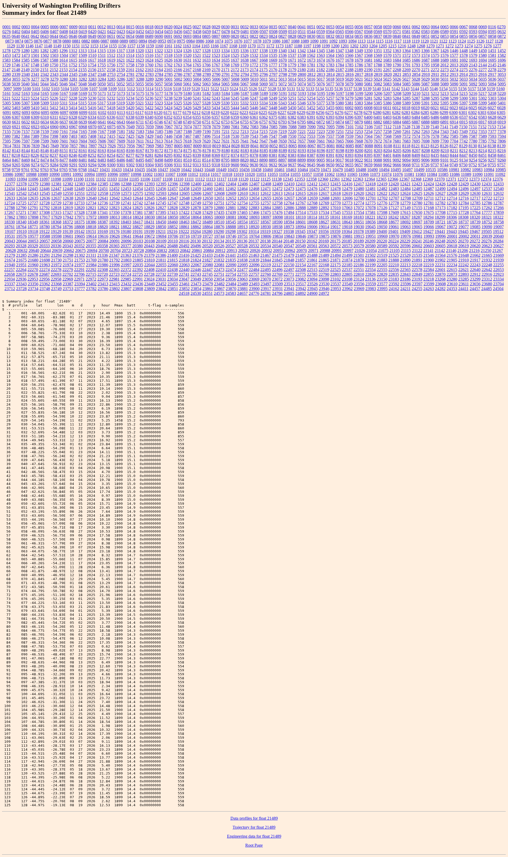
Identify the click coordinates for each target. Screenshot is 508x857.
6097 (64, 112)
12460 (207, 188)
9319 (225, 165)
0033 (254, 27)
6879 (359, 122)
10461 (279, 169)
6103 (111, 112)
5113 (140, 88)
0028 (206, 27)
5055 (139, 84)
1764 (187, 65)
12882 (242, 207)
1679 (359, 60)
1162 (178, 46)
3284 (102, 79)
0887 (105, 41)
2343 (54, 74)
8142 (6, 150)
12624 (405, 193)
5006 (216, 79)
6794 (292, 122)
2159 (120, 69)
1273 (459, 46)
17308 (44, 212)
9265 (16, 165)
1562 (311, 55)
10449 (221, 169)
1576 (444, 55)
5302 (482, 98)
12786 (487, 203)
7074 (187, 127)
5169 (83, 93)
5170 (92, 93)
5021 (359, 79)
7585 (454, 136)
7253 (359, 131)
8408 (406, 155)
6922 (25, 127)
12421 (405, 184)
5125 (243, 88)
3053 (501, 74)
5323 (159, 103)
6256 (320, 112)
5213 (444, 93)
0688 (139, 36)
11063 (341, 174)
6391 (311, 117)
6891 (444, 122)
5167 (64, 93)
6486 (435, 117)
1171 (261, 46)
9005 (320, 160)
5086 (416, 84)
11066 (364, 174)
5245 (235, 98)
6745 (149, 122)
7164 (73, 131)
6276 (339, 112)
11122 (255, 179)
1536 (282, 55)
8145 (35, 150)
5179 (178, 93)
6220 (225, 112)
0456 (178, 31)
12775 (370, 203)
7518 (225, 136)
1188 (298, 46)
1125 (471, 41)
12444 (21, 188)
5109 (112, 88)
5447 (263, 108)
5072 (282, 84)
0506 (254, 31)
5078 (339, 84)
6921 (16, 127)
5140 (377, 88)
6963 (64, 127)
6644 (130, 122)
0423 (121, 31)
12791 (33, 207)
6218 (206, 112)
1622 (130, 60)
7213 (244, 131)
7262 (416, 131)
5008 (235, 79)
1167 (224, 46)
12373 (474, 179)
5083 (387, 84)
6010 (378, 108)
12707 (394, 198)
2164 (159, 69)
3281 (73, 79)
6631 (16, 122)
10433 (116, 169)
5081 (368, 84)
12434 (9, 188)
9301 (121, 165)
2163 (149, 69)
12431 (487, 184)
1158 (141, 46)
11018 (227, 174)
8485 (111, 160)
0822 (254, 36)
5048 (82, 84)
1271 (440, 46)
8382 (282, 155)
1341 (292, 50)
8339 (197, 155)
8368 (206, 155)
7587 (473, 136)
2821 (397, 74)
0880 (66, 41)
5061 (187, 84)
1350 (368, 50)
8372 (225, 155)
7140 (434, 127)
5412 (54, 108)
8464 (6, 160)
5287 (416, 98)
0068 (473, 27)
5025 (387, 79)
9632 (273, 165)
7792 (492, 141)
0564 (330, 31)
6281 (387, 112)
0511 (302, 31)
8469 (25, 160)
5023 (368, 79)
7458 (178, 136)
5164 (35, 93)
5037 (501, 79)
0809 (225, 36)
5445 (244, 108)
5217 (482, 93)
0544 (311, 31)
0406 (44, 31)
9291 (73, 165)
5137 (348, 88)
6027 (492, 108)
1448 (463, 50)
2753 (111, 74)
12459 (195, 188)
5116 (168, 88)
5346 (301, 103)
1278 (6, 50)
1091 (324, 41)
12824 (126, 207)
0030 (225, 27)
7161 (64, 131)
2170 (216, 69)
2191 (378, 69)
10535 (430, 169)
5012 (273, 79)
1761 (159, 65)
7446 (168, 136)
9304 (149, 165)
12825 (137, 207)
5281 (368, 98)
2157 (101, 69)
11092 (500, 174)
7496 (206, 136)
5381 (349, 103)
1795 (425, 65)
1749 (44, 65)
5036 (492, 79)
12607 (207, 193)
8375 (244, 155)
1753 (82, 65)
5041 (35, 84)
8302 (178, 155)
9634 (282, 165)
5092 (473, 84)
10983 (477, 169)
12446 (44, 188)
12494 (452, 188)
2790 (216, 74)
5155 (453, 88)
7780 (473, 141)
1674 (320, 60)
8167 (140, 150)
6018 (406, 108)
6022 (444, 108)
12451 (102, 188)
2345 (73, 74)
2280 (6, 74)
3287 (130, 79)
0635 (6, 36)
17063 (347, 207)
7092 (321, 127)
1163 (187, 46)
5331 (235, 103)
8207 (416, 150)
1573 (416, 55)
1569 (378, 55)
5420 (130, 108)
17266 (498, 207)
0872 (501, 36)
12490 (440, 188)
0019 (159, 27)
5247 (254, 98)
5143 (405, 88)
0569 (378, 31)
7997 (169, 146)
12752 (230, 203)
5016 (311, 79)
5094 (492, 84)
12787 (498, 203)
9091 (387, 160)
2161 (130, 69)
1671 (292, 60)
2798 (283, 74)
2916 (482, 74)
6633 (35, 122)
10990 (54, 174)
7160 (54, 131)
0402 (16, 31)
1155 (113, 46)
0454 (159, 31)
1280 (25, 50)
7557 (330, 136)
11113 (211, 179)
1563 (320, 55)
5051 (111, 84)
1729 (6, 65)
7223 (320, 131)
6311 (54, 117)
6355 (197, 117)
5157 (472, 88)
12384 (91, 184)
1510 (92, 55)
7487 (197, 136)
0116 (492, 27)
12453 (126, 188)
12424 (428, 184)
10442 (186, 169)
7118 (397, 127)
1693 (473, 60)
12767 (300, 203)
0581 (406, 31)
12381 (56, 184)
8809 (235, 160)
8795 (225, 160)
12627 (440, 193)
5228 (73, 98)
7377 (492, 131)
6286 (434, 112)
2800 (302, 74)
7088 (292, 127)
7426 (139, 136)
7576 (425, 136)
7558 (339, 136)
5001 (168, 79)
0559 (320, 31)
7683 (406, 141)
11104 (123, 179)
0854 (454, 36)
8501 (178, 160)
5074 (301, 84)
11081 (409, 174)
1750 (54, 65)
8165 (121, 150)
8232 (44, 155)
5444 (235, 108)
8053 (283, 146)
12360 (323, 179)
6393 (330, 117)
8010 (207, 146)
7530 (235, 136)
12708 (405, 198)
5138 (357, 88)
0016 (139, 27)
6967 (73, 127)
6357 (216, 117)
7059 (149, 127)
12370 (439, 179)
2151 (44, 69)
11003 (159, 174)
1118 (407, 41)
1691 (454, 60)
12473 (289, 188)
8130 (473, 146)
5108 (103, 88)
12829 (184, 207)
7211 (225, 131)
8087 (359, 146)
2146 (501, 65)
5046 (63, 84)
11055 (295, 174)
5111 (122, 88)
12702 (382, 198)
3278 (44, 79)
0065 (444, 27)
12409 (277, 184)
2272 (435, 69)
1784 (339, 65)
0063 (425, 27)
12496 (463, 188)
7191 (216, 131)
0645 (63, 36)
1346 (330, 50)
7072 (178, 127)
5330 (225, 103)
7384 (25, 136)
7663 (330, 141)
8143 (16, 150)
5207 (387, 93)
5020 (349, 79)
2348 (102, 74)
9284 (54, 165)
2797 (273, 74)
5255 (320, 98)
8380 (263, 155)
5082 (378, 84)
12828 (172, 207)
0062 (416, 27)
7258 (387, 131)
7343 (444, 131)
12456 (161, 188)
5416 (92, 108)
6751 (206, 122)
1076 (238, 41)
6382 (292, 117)
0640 (16, 36)
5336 (273, 103)
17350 (114, 212)
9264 (6, 165)
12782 (440, 203)
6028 (501, 108)
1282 (44, 50)
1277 (497, 46)
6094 (35, 112)
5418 (111, 108)
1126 (480, 41)
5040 (25, 84)
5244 (225, 98)
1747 (25, 65)
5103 (55, 88)
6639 (83, 122)
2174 (254, 69)
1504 (64, 55)
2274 (454, 69)
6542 (473, 117)
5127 (262, 88)
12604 (172, 193)
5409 (25, 108)
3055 (16, 79)
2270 (416, 69)
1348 (349, 50)
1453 (6, 55)
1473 (25, 55)
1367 (435, 50)
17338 (91, 212)
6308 (25, 117)
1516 (149, 55)
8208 (425, 150)
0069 (482, 27)
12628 (452, 193)
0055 (349, 27)
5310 (54, 103)
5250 (282, 98)
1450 (482, 50)
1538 (301, 55)
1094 (352, 41)
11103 (112, 179)
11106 (145, 179)
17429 (207, 212)
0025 (187, 27)
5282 (378, 98)
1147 (39, 46)
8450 (473, 155)
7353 (482, 131)
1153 (94, 46)
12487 (428, 188)
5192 (292, 93)
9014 (330, 160)
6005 (359, 108)
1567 (359, 55)
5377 (320, 103)
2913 (454, 74)
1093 (343, 41)
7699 (435, 141)
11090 (477, 174)
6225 (263, 112)
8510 (187, 160)
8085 (350, 146)
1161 (168, 46)
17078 (370, 207)
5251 (292, 98)
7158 (35, 131)
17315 (56, 212)
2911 (435, 74)
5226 (54, 98)
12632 (498, 193)
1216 (402, 46)
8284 (159, 155)
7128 (406, 127)
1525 (235, 55)
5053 (130, 84)
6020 (425, 108)
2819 (378, 74)
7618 (187, 141)
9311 (178, 165)
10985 (500, 169)
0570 (387, 31)
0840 (397, 36)
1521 (197, 55)
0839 (387, 36)
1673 (311, 60)
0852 (435, 36)
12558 (103, 193)
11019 (238, 174)
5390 (416, 103)
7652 (292, 141)
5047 (73, 84)
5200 (368, 93)
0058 (378, 27)
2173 (244, 69)
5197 (340, 93)
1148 (48, 46)
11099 (67, 179)
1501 (35, 55)
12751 (219, 203)
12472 (277, 188)
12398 (184, 184)
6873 (330, 122)
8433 (425, 155)
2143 (473, 65)
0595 (492, 31)
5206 (378, 93)
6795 (301, 122)
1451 (492, 50)
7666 (349, 141)
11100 (79, 179)
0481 (245, 31)
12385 (103, 184)
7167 (102, 131)
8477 (64, 160)
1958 (435, 65)
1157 (131, 46)
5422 (149, 108)
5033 (463, 79)
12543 (33, 193)
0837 (378, 36)
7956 (130, 146)
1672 (301, 60)
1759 (139, 65)
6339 (139, 117)
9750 (463, 165)
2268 (397, 69)
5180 (187, 93)
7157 (25, 131)
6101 (92, 112)
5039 (16, 84)
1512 (111, 55)
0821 (244, 36)
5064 (216, 84)
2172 (235, 69)
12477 (324, 188)
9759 (16, 169)
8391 (330, 155)
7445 (159, 136)
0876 (38, 41)
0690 (159, 36)
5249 (273, 98)
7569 (397, 136)
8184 (254, 150)
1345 (320, 50)
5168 (73, 93)
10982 (465, 169)
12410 (289, 184)
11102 (101, 179)
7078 (206, 127)
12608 (219, 193)
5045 (54, 84)
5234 (130, 98)
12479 (347, 188)
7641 (244, 141)
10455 (233, 169)
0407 (54, 31)
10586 (442, 169)
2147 (6, 69)
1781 (311, 65)
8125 (434, 146)
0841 (406, 36)
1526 (244, 55)
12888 (300, 207)
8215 (492, 150)
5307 (25, 103)
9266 (25, 165)
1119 (416, 41)
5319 (120, 103)
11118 (232, 179)
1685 (406, 60)
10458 (256, 169)
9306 (168, 165)
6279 (368, 112)
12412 (312, 184)
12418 (370, 184)
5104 (65, 88)
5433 (206, 108)
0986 (200, 41)
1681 (368, 60)
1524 (225, 55)
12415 (335, 184)
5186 (235, 93)
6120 (158, 112)
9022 (359, 160)
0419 (83, 31)
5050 (101, 84)
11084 (432, 174)
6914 (454, 122)
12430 (475, 184)
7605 (92, 141)
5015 (301, 79)
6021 (434, 108)
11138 (277, 179)
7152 (482, 127)
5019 (339, 79)
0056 (359, 27)
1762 (168, 65)
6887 (416, 122)
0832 (330, 36)
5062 (197, 84)
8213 (473, 150)
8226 (35, 155)
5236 (149, 98)
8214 (482, 150)
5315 (82, 103)
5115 (159, 88)
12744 (149, 203)
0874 (19, 41)
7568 (387, 136)
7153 (492, 127)
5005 (206, 79)
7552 (301, 136)
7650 (282, 141)
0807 (216, 36)
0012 (101, 27)
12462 (230, 188)
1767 (216, 65)
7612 (149, 141)
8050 (264, 146)
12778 (393, 203)
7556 (320, 136)
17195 (463, 207)
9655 (349, 165)
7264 (435, 131)
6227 (282, 112)
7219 (282, 131)
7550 (292, 136)
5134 (319, 88)
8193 (302, 150)
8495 (140, 160)
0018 (149, 27)
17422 (184, 212)
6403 (387, 117)
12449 (79, 188)
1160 (159, 46)
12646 (161, 198)
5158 (481, 88)
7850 (64, 146)
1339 (273, 50)
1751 (63, 65)
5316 (92, 103)
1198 (316, 46)
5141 (386, 88)
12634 (21, 198)
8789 (216, 160)
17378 (126, 212)
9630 (254, 165)
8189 (283, 150)
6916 (473, 122)
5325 (178, 103)
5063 (206, 84)
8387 (311, 155)
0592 (463, 31)
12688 (324, 198)
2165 (168, 69)
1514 (130, 55)
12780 (417, 203)
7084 (264, 127)
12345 (288, 179)
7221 (301, 131)
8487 (130, 160)
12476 (312, 188)
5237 (159, 98)
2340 (25, 74)
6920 (6, 127)
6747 (168, 122)
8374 (235, 155)
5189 (264, 93)
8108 (388, 146)
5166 (54, 93)
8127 (454, 146)
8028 (235, 146)
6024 (463, 108)
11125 (266, 179)
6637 (64, 122)
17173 (440, 207)
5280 (359, 98)
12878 (195, 207)
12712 (440, 198)
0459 (206, 31)
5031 (444, 79)
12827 (161, 207)
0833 (339, 36)
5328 (206, 103)
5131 (291, 88)
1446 (454, 50)
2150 (35, 69)
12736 (102, 203)
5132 (300, 88)
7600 (54, 141)
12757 (265, 203)
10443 (198, 169)
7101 (349, 127)
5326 (187, 103)
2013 (454, 65)
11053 (272, 174)
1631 (187, 60)
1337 (254, 50)
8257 (120, 155)
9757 (501, 165)
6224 (253, 112)
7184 (149, 131)
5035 (482, 79)
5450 (292, 108)
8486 (121, 160)
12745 (161, 203)
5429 (197, 108)
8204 (387, 150)
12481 (370, 188)
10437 (163, 169)
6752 (216, 122)
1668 (263, 60)
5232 (111, 98)
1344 (311, 50)
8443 (444, 155)
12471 (265, 188)
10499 (419, 169)
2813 (321, 74)
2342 (44, 74)
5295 (435, 98)
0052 (320, 27)
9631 (263, 165)
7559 (349, 136)
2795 (254, 74)
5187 (245, 93)
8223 (25, 155)
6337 (120, 117)
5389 (406, 103)
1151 (76, 46)
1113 (362, 41)
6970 (92, 127)
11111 (189, 179)
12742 (137, 203)
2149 (25, 69)
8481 (83, 160)
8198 (340, 150)
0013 (111, 27)
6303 (482, 112)
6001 (339, 108)
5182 (206, 93)
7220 (292, 131)
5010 (254, 79)
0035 (273, 27)
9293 (83, 165)
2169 (206, 69)
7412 (101, 136)
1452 (501, 50)
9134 (463, 160)
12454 (137, 188)
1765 (197, 65)
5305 (6, 103)
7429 (149, 136)
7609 (121, 141)
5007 (225, 79)
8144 (25, 150)
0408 (64, 31)
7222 (311, 131)
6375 (273, 117)
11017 (216, 174)
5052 (120, 84)
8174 (178, 150)
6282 (396, 112)
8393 (349, 155)
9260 (501, 160)
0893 (133, 41)
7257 (378, 131)
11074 (386, 174)
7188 (187, 131)
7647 (263, 141)
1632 (197, 60)
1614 (63, 60)
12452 (114, 188)
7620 (206, 141)
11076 (398, 174)
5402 (6, 108)
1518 (168, 55)
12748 (184, 203)
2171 (225, 69)
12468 (254, 188)
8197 (330, 150)
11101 (90, 179)
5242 (206, 98)
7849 (54, 146)
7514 (216, 136)
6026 (482, 108)
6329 (82, 117)
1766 (206, 65)
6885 (406, 122)
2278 (492, 69)
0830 (311, 36)
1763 (178, 65)
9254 (473, 160)
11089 (466, 174)
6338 (130, 117)
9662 (387, 165)
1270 (430, 46)
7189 (197, 131)
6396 (349, 117)
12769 (324, 203)
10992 (77, 174)
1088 (295, 41)
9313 (197, 165)
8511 (197, 160)
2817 (359, 74)
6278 (358, 112)
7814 (7, 146)
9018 (349, 160)
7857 (73, 146)
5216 (473, 93)
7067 (168, 127)
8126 (444, 146)
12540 (498, 188)
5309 (44, 103)
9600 (235, 165)
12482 (382, 188)
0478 (225, 31)
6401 (378, 117)
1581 (492, 55)
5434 (216, 108)
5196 (330, 93)
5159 (491, 88)
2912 (444, 74)
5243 (216, 98)
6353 (178, 117)
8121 (415, 146)
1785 (349, 65)
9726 (425, 165)
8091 (378, 146)
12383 (79, 184)
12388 (126, 184)
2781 (130, 74)
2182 (320, 69)
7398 (54, 136)
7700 (444, 141)
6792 (273, 122)
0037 (282, 27)
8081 (330, 146)
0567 (359, 31)
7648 (273, 141)
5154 (443, 88)
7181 (121, 131)
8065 (292, 146)
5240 (187, 98)
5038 (6, 84)
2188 (349, 69)
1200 (335, 46)
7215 (263, 131)
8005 (178, 146)
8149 (54, 150)
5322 (149, 103)
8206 (406, 150)
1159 (150, 46)
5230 (92, 98)
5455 (330, 108)
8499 (168, 160)
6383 (301, 117)
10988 (31, 174)
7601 (64, 141)
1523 (216, 55)
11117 (221, 179)
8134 (482, 146)
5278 (339, 98)
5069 (263, 84)
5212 (435, 93)
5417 (101, 108)
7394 (44, 136)
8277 (130, 155)
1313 (82, 50)
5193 (302, 93)
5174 (130, 93)
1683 (387, 60)
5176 (149, 93)
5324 (168, 103)
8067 (311, 146)
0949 (152, 41)
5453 (320, 108)
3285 (111, 79)
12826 (149, 207)
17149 (405, 207)
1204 (373, 46)
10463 (291, 169)
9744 (444, 165)
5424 (168, 108)
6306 (6, 117)
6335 (101, 117)
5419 (120, 108)
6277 (348, 112)
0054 (339, 27)
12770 (335, 203)
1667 (254, 60)
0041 (301, 27)
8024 (226, 146)
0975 (181, 41)
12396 (172, 184)
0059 (387, 27)
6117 (139, 112)
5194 (311, 93)
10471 (326, 169)
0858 (492, 36)
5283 (387, 98)
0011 (92, 27)
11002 (147, 174)
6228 (291, 112)
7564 (368, 136)
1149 (57, 46)
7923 (102, 146)
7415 (111, 136)
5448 (273, 108)
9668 (406, 165)
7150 (463, 127)
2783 (149, 74)
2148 (16, 69)
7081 (235, 127)
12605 (184, 193)
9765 (63, 169)
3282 (83, 79)
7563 (359, 136)
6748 (178, 122)
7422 (120, 136)
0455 (168, 31)
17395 (161, 212)
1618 (101, 60)
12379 (33, 184)
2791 (225, 74)
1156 (122, 46)
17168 (428, 207)
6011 (387, 108)
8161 (83, 150)
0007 (64, 27)
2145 (492, 65)
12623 (393, 193)
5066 (235, 84)
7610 (130, 141)
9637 (292, 165)
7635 (235, 141)
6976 (121, 127)
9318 (216, 165)
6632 (25, 122)
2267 (387, 69)
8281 (149, 155)
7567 (378, 136)
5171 (102, 93)
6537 (463, 117)
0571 (397, 31)
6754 (235, 122)
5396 (454, 103)
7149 (454, 127)
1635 (225, 60)
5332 (244, 103)
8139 (501, 146)
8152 (73, 150)
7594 (501, 136)
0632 (501, 31)
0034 (263, 27)
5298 (444, 98)
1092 (333, 41)
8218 (16, 155)
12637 (56, 198)
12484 (405, 188)
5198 (349, 93)
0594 (482, 31)
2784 (159, 74)
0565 (339, 31)
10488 (361, 169)
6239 (310, 112)
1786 (359, 65)
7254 (368, 131)
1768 (225, 65)
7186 (168, 131)
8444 (454, 155)
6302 (472, 112)
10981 (454, 169)
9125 (454, 160)
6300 (453, 112)
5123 (224, 88)
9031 (368, 160)
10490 (372, 169)
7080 (225, 127)
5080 (359, 84)
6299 (444, 112)
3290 (159, 79)
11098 (56, 179)
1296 (63, 50)
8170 (149, 150)
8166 (130, 150)
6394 (339, 117)
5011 (264, 79)
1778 (282, 65)
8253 (101, 155)
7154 (501, 127)
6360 (244, 117)
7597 (25, 141)
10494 (384, 169)
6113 (121, 112)
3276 (25, 79)
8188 (273, 150)
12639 (79, 198)
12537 (487, 188)
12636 (44, 198)
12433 (498, 184)
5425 (178, 108)
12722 (487, 198)
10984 (489, 169)
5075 (311, 84)
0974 (171, 41)
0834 (349, 36)
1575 (435, 55)
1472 (16, 55)
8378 (254, 155)
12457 (172, 188)
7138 (415, 127)
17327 (67, 212)
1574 (425, 55)
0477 (216, 31)
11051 (261, 174)
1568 (368, 55)
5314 (73, 103)
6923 (35, 127)
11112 (200, 179)
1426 (444, 50)
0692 (178, 36)
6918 (492, 122)
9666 (397, 165)
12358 (311, 179)
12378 (21, 184)
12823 (114, 207)
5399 (482, 103)
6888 (425, 122)
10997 (124, 174)
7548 (282, 136)
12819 (67, 207)
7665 (339, 141)
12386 (114, 184)
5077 (330, 84)
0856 (473, 36)
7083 (254, 127)
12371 (451, 179)
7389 (35, 136)
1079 (266, 41)
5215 (463, 93)
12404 (231, 184)
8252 (92, 155)
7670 (368, 141)
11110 (178, 179)
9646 (320, 165)
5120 (196, 88)
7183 (140, 131)
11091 (489, 174)
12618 (335, 193)
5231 (101, 98)
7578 (435, 136)
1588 (54, 60)
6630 (6, 122)
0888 (114, 41)
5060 (178, 84)
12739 (114, 203)
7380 (6, 136)
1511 (102, 55)
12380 (44, 184)
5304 (501, 98)
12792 (44, 207)
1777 (273, 65)
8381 (273, 155)
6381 (282, 117)
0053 (330, 27)
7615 (178, 141)
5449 (282, 108)
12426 (440, 184)
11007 (170, 174)
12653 (242, 198)
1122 (443, 41)
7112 (387, 127)
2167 (187, 69)
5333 (254, 103)
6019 (415, 108)
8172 (159, 150)
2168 (197, 69)
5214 (454, 93)
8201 (368, 150)
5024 (378, 79)
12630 (475, 193)
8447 (463, 155)
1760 (149, 65)
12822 (102, 207)
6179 (187, 112)
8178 (206, 150)
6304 (491, 112)
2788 (197, 74)
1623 (139, 60)
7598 (35, 141)
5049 (92, 84)
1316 (111, 50)
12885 (277, 207)
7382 (16, 136)
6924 (44, 127)
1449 (473, 50)
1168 (233, 46)
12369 (428, 179)
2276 (473, 69)
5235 (139, 98)
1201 (345, 46)
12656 (277, 198)
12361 (334, 179)
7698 (425, 141)
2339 (16, 74)
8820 (244, 160)
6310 (44, 117)
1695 (492, 60)
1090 (314, 41)
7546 (263, 136)
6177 (177, 112)
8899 (301, 160)
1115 (380, 41)
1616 (82, 60)
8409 (416, 155)
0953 (162, 41)
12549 (56, 193)
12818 (56, 207)
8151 (64, 150)
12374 (486, 179)
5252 (301, 98)
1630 (178, 60)
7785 (482, 141)
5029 (425, 79)
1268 (421, 46)
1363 (397, 50)
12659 (312, 198)
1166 (215, 46)
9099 (435, 160)
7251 (339, 131)
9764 (54, 169)
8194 (311, 150)
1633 (206, 60)
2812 (311, 74)
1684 (397, 60)
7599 (44, 141)
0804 (197, 36)
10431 (104, 169)
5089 (444, 84)
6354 (187, 117)
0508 (273, 31)
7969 (150, 146)
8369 (216, 155)
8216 (501, 150)
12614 (289, 193)
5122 (215, 88)
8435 (435, 155)
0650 (101, 36)
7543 (254, 136)
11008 (181, 174)
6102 (102, 112)
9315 (206, 165)
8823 (254, 160)
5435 (225, 108)
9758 (6, 169)
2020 (463, 65)
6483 (406, 117)
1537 (292, 55)
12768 (312, 203)
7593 (492, 136)
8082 (340, 146)
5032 (454, 79)
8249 (82, 155)
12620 (358, 193)
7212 (235, 131)
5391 (425, 103)
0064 (435, 27)
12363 (358, 179)
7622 (216, 141)
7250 (330, 131)
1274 (468, 46)
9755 (492, 165)
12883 (254, 207)
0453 (149, 31)
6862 (311, 122)
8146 (44, 150)
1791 (406, 65)
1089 (305, 41)
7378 (501, 131)
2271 (425, 69)
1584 (16, 60)
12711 (429, 198)
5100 (26, 88)
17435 (219, 212)
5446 (254, 108)
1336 (244, 50)
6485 (425, 117)
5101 (36, 88)
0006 (54, 27)
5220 (501, 93)
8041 (254, 146)
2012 (444, 65)
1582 (501, 55)
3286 (121, 79)
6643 (121, 122)
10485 (349, 169)
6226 (272, 112)
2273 (444, 69)
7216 (273, 131)
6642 (111, 122)
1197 (307, 46)
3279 (54, 79)
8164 (111, 150)
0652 (120, 36)
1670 (282, 60)
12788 (9, 207)
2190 (368, 69)
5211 (425, 93)
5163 (25, 93)
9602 (244, 165)
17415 (172, 212)
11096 (33, 179)
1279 (16, 50)
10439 (174, 169)
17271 (21, 212)
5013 (282, 79)
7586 (463, 136)
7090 (311, 127)
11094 (22, 179)
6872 (320, 122)
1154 (103, 46)
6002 (349, 108)
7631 (225, 141)
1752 (73, 65)
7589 (482, 136)
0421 (102, 31)
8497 (149, 160)
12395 (161, 184)
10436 (151, 169)
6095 (45, 112)
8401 (387, 155)
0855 (463, 36)
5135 (329, 88)
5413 (63, 108)
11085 (443, 174)
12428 (452, 184)
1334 (225, 50)
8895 (273, 160)
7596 (16, 141)
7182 (130, 131)
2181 (311, 69)
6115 (130, 112)
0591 (454, 31)
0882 (85, 41)
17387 (149, 212)
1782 (320, 65)
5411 (44, 108)
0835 (359, 36)
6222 (234, 112)
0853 (444, 36)
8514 (206, 160)
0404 (25, 31)
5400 (492, 103)
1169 (242, 46)
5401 (501, 103)
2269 (406, 69)
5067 (244, 84)
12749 (195, 203)
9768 (82, 169)
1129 (11, 46)
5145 (424, 88)
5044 (44, 84)
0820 (235, 36)
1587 (44, 60)
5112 (131, 88)
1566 (349, 55)
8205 (397, 150)
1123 (452, 41)
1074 (219, 41)
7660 (311, 141)
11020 (250, 174)
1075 (228, 41)
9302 (130, 165)
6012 (396, 108)
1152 (85, 46)
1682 (378, 60)
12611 (254, 193)
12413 (324, 184)
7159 (44, 131)
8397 (378, 155)
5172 (111, 93)
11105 (134, 179)
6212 (196, 112)
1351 (378, 50)
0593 (473, 31)
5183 (216, 93)
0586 (435, 31)
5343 (282, 103)
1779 (292, 65)
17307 (33, 212)
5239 (178, 98)
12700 (359, 198)
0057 (368, 27)
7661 (320, 141)
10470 (314, 169)
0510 (292, 31)
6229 (301, 112)
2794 (245, 74)
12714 (452, 198)
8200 (359, 150)
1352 (387, 50)
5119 (186, 88)
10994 (89, 174)
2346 (83, 74)
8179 (216, 150)
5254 (311, 98)
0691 (168, 36)
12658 (301, 198)
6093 (26, 112)
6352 (168, 117)
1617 (92, 60)
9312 (187, 165)
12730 (67, 203)
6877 (349, 122)
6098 (73, 112)
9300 (111, 165)
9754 (482, 165)
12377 (9, 184)
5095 (501, 84)
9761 (25, 169)
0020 (168, 27)
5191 (283, 93)
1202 (354, 46)
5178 (168, 93)
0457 (187, 31)
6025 (473, 108)
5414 (73, 108)
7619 (197, 141)
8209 (435, 150)
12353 (299, 179)
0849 (416, 36)
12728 (44, 203)
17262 (487, 207)
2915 (473, 74)
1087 (286, 41)
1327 (197, 50)
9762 (35, 169)
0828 (292, 36)
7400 (63, 136)
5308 (35, 103)
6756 (254, 122)
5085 (406, 84)
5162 (16, 93)
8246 (73, 155)
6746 (159, 122)
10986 (8, 174)
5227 (63, 98)
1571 (397, 55)
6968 (83, 127)
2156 (92, 69)
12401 (207, 184)
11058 (318, 174)
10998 (136, 174)
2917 (492, 74)
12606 (196, 193)
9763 (44, 169)
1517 (159, 55)
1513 (120, 55)
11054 (284, 174)
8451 (482, 155)
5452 (311, 108)
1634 (216, 60)
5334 (263, 103)
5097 (7, 88)
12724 (9, 203)
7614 (168, 141)
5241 (197, 98)
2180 (301, 69)
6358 (225, 117)
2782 (140, 74)
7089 (302, 127)
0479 (235, 31)
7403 (73, 136)
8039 (245, 146)
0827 (282, 36)
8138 (492, 146)
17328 (79, 212)
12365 (381, 179)
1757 (120, 65)
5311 (64, 103)
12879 (207, 207)
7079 (216, 127)
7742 (463, 141)
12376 (497, 179)
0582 (416, 31)
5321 (139, 103)
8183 (245, 150)
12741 (126, 203)
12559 (114, 193)
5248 (263, 98)
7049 (130, 127)
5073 (292, 84)
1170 (252, 46)
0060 (397, 27)
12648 (184, 198)
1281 (35, 50)
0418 (73, 31)
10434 (128, 169)
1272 (449, 46)
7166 (92, 131)
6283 (406, 112)
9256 (482, 160)
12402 (219, 184)
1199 (326, 46)
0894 (143, 41)
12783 (452, 203)
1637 (235, 60)
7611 (140, 141)
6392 (320, 117)
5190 (273, 93)
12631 (487, 193)
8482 (92, 160)
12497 (475, 188)
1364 (406, 50)
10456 (244, 169)
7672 (378, 141)
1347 (339, 50)
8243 (63, 155)
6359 (235, 117)
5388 (397, 103)
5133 (310, 88)
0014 (120, 27)
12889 (312, 207)
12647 (172, 198)
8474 (44, 160)
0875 (28, 41)
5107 (93, 88)
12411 (301, 184)
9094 (406, 160)
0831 (320, 36)
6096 (54, 112)
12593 (161, 193)
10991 (66, 174)
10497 (407, 169)
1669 (273, 60)
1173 (279, 46)
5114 (149, 88)
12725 (21, 203)
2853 (406, 74)
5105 (74, 88)
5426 (187, 108)
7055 (140, 127)
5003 (187, 79)
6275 (329, 112)
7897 (92, 146)
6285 (425, 112)
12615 (300, 193)
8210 (445, 150)
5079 (349, 84)
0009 (73, 27)
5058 (168, 84)
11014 (204, 174)
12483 (393, 188)
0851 (425, 36)
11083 (420, 174)
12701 (370, 198)
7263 (425, 131)
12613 (277, 193)
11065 (352, 174)
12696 (347, 198)
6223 (244, 112)
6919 (501, 122)
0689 (149, 36)
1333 (216, 50)
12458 (184, 188)
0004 (35, 27)
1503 (54, 55)
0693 (187, 36)
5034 (473, 79)
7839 (35, 146)
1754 (92, 65)
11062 (329, 174)
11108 (167, 179)
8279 (139, 155)
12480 (358, 188)
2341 (35, 74)
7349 (463, 131)
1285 (54, 50)
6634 (44, 122)
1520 (187, 55)
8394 (359, 155)
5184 (225, 93)
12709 (417, 198)
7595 (6, 141)
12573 (126, 193)
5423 (159, 108)
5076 (320, 84)
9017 (339, 160)
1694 (482, 60)
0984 (190, 41)
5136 (338, 88)
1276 (487, 46)
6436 (397, 117)
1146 (29, 46)
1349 (359, 50)
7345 (454, 131)
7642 (254, 141)
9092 (397, 160)
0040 (292, 27)
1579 (473, 55)
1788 (378, 65)
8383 (292, 155)
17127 (393, 207)
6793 (282, 122)
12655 (266, 198)
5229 (82, 98)
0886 (95, 41)
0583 (425, 31)
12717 (475, 198)
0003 (25, 27)
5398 (473, 103)
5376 (311, 103)
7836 (26, 146)
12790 (21, 207)
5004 (197, 79)
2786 (178, 74)
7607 (111, 141)
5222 (16, 98)
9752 (473, 165)
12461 (219, 188)
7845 (45, 146)
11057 (307, 174)
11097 (44, 179)
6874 (339, 122)
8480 (73, 160)
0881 (76, 41)
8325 (187, 155)
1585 (25, 60)
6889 (435, 122)
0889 (124, 41)
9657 (359, 165)
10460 (267, 169)
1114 (371, 41)
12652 (231, 198)
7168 (111, 131)
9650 (330, 165)
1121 (434, 41)
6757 (263, 122)
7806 (501, 141)
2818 (368, 74)
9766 (73, 169)
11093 (10, 179)
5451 (301, 108)
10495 (396, 169)
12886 (289, 207)
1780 (301, 65)
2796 (264, 74)
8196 (321, 150)
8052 (273, 146)
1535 (273, 55)
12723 (498, 198)
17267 (9, 212)
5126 (253, 88)
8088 (369, 146)
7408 (92, 136)
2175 (263, 69)
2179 (292, 69)
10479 (337, 169)
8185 (264, 150)
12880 (219, 207)
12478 (335, 188)
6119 (149, 112)
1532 (254, 55)
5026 (397, 79)
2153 (63, 69)
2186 (330, 69)
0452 (140, 31)
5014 (292, 79)
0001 (6, 27)
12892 (324, 207)
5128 (272, 88)
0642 (35, 36)
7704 (454, 141)
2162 (139, 69)
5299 (454, 98)
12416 (347, 184)
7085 (273, 127)
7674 (387, 141)
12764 (289, 203)
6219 (215, 112)
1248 (411, 46)
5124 (234, 88)
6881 (368, 122)
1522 (206, 55)
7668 (359, 141)
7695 (416, 141)
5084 (397, 84)
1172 (270, 46)
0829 (301, 36)
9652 (339, 165)
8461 (501, 155)
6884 (397, 122)
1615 (73, 60)
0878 (57, 41)
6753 (225, 122)
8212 (463, 150)
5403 (16, 108)
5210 (416, 93)
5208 (397, 93)
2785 (168, 74)
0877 (47, 41)
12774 (358, 203)
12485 (417, 188)
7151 (473, 127)
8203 (378, 150)
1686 (416, 60)
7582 (444, 136)
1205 (383, 46)
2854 (416, 74)
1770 (244, 65)
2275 (463, 69)
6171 (168, 112)
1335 (235, 50)
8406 (397, 155)
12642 (114, 198)
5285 (406, 98)
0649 (92, 36)
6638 (73, 122)
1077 (247, 41)
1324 (178, 50)
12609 (231, 193)
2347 (92, 74)
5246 (244, 98)
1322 (159, 50)
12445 (33, 188)
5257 (330, 98)
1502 (44, 55)
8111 (397, 146)
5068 (254, 84)
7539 (244, 136)
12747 (172, 203)
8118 (406, 146)
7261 (406, 131)
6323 (63, 117)
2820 (387, 74)
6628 (492, 117)
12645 (149, 198)
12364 (369, 179)
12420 (393, 184)
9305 (159, 165)
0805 (206, 36)
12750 (207, 203)
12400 (196, 184)
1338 (263, 50)
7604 (83, 141)
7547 (273, 136)
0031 (235, 27)
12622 (382, 193)
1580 (482, 55)
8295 (168, 155)
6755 (244, 122)
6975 (111, 127)
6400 (368, 117)
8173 (168, 150)
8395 (368, 155)
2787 (187, 74)
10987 (19, 174)
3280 (64, 79)
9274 (35, 165)
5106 (84, 88)
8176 (197, 150)
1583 (6, 60)
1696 (501, 60)
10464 (302, 169)
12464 (242, 188)
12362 (346, 179)
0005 (44, 27)
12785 (475, 203)
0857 (482, 36)
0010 (83, 27)
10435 (139, 169)
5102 (46, 88)
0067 (463, 27)
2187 (339, 69)
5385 (378, 103)
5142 (396, 88)
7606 (102, 141)
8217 (6, 155)
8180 (225, 150)
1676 (330, 60)
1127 (490, 41)
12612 (265, 193)
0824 (273, 36)
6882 (378, 122)
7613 (159, 141)
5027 (406, 79)
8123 (425, 146)
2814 (330, 74)
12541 (9, 193)
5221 (6, 98)
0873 (9, 41)
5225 (44, 98)
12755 (254, 203)
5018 (330, 79)
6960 (54, 127)
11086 (455, 174)
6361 (254, 117)
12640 (91, 198)
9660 (378, 165)
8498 (159, 160)
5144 (415, 88)
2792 (235, 74)
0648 (82, 36)
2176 (273, 69)
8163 (102, 150)
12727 (33, 203)
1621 (120, 60)
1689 (444, 60)
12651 (219, 198)
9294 (92, 165)
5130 (281, 88)
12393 (149, 184)
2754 (121, 74)
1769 (235, 65)
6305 (501, 112)
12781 (428, 203)
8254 (111, 155)
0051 (311, 27)
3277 (35, 79)
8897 (282, 160)
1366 (425, 50)
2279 (501, 69)
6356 (206, 117)
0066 (454, 27)
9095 (416, 160)
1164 (196, 46)
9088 (378, 160)
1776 (263, 65)
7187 (178, 131)
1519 (178, 55)
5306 (16, 103)
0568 (368, 31)
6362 (263, 117)
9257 (492, 160)
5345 (292, 103)
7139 (425, 127)
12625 (417, 193)
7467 (187, 136)
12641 (103, 198)
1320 (139, 50)
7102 (359, 127)
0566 (349, 31)
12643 (126, 198)
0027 (197, 27)
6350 (159, 117)
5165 (44, 93)
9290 (64, 165)
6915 (463, 122)
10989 (43, 174)
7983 (159, 146)
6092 (16, 112)
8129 (463, 146)
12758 (277, 203)
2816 (349, 74)
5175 (140, 93)
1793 (416, 65)
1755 (101, 65)
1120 (425, 41)
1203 (364, 46)
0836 (368, 36)
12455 (149, 188)
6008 (368, 108)
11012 (193, 174)
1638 (244, 60)
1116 (389, 41)
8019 (216, 146)
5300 (463, 98)
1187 (289, 46)
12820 (79, 207)
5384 (368, 103)
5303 (492, 98)
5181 (197, 93)
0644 (54, 36)
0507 (264, 31)
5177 (159, 93)
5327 (197, 103)
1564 (330, 55)
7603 (73, 141)
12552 (91, 193)
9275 (44, 165)
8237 (54, 155)
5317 (101, 103)
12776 (382, 203)
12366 (393, 179)
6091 (7, 112)
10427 (93, 169)
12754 (242, 203)
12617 (324, 193)
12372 (462, 179)
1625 (159, 60)
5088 (435, 84)
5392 (435, 103)
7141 (444, 127)
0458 (197, 31)
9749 (454, 165)
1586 (35, 60)
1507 (73, 55)
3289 (149, 79)
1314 (92, 50)
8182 (235, 150)
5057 (159, 84)
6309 (35, 117)
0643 (44, 36)
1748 (35, 65)
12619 (347, 193)
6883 (387, 122)
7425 (130, 136)
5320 (130, 103)
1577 (454, 55)
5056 (149, 84)
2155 (82, 69)
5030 (435, 79)
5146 (434, 88)
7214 (254, 131)
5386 (387, 103)
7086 (283, 127)
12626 (428, 193)
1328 (206, 50)
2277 (482, 69)
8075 (321, 146)
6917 (482, 122)
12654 (254, 198)
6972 (102, 127)
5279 (349, 98)
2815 (340, 74)
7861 (83, 146)
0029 (216, 27)
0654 (130, 36)
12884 (265, 207)
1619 (111, 60)
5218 (492, 93)
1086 (276, 41)
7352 (473, 131)
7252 (349, 131)
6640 (92, 122)
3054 (6, 79)
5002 (178, 79)
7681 (397, 141)
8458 (492, 155)
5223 (25, 98)
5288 (425, 98)
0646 (73, 36)
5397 (463, 103)
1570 (387, 55)
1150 (66, 46)
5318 (111, 103)
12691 (335, 198)
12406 (242, 184)
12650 (207, 198)
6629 (501, 117)
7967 (140, 146)
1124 (462, 41)
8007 (188, 146)
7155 (6, 131)
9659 (368, 165)
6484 (416, 117)
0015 (130, 27)
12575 (138, 193)
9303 (140, 165)
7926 (111, 146)
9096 (425, 160)
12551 (79, 193)
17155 (417, 207)
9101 (444, 160)
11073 (375, 174)
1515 (139, 55)
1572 (406, 55)
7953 (121, 146)
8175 (187, 150)
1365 (416, 50)
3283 (92, 79)
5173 (121, 93)
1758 (130, 65)
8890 (263, 160)
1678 (349, 60)
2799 (292, 74)
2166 (178, 69)
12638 (68, 198)
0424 (130, 31)
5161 (6, 93)
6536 (454, 117)
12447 (56, 188)
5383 (359, 103)
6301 (463, 112)
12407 (254, 184)
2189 (359, 69)
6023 (454, 108)
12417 (358, 184)
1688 (435, 60)
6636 (54, 122)
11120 (243, 179)
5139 (367, 88)
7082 (245, 127)
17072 (358, 207)
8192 (292, 150)
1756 (111, 65)
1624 (149, 60)
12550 (68, 193)
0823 (263, 36)
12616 (312, 193)
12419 (382, 184)
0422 (111, 31)
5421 (139, 108)
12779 (405, 203)
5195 (321, 93)
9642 (301, 165)
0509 (283, 31)
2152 (54, 69)
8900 (311, 160)
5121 (205, 88)
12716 (463, 198)
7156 (16, 131)
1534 (263, 55)
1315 (101, 50)
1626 (168, 60)
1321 (149, 50)
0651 (111, 36)
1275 (478, 46)
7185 (159, 131)
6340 (149, 117)
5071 (273, 84)
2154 (73, 69)
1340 (282, 50)
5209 (406, 93)
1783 (330, 65)
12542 (21, 193)
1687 (425, 60)
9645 (311, 165)
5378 (330, 103)
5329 (216, 103)
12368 (416, 179)
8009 (197, 146)
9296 (102, 165)
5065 (225, 84)
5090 (454, 84)
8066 (302, 146)
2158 (111, 69)
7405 (82, 136)
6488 (444, 117)
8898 (292, 160)
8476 (54, 160)
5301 (473, 98)
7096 (340, 127)
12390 (138, 184)
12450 (91, 188)
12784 (463, 203)
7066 (159, 127)
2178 (282, 69)
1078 (257, 41)
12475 (300, 188)
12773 (347, 203)
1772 (254, 65)
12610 (242, 193)
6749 (187, 122)
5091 (463, 84)
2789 (206, 74)
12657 (289, 198)
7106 (368, 127)
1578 (463, 55)
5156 (462, 88)
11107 (156, 179)
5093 (482, 84)
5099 (17, 88)
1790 (397, 65)
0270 (501, 27)
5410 (35, 108)
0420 (92, 31)
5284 (397, 98)
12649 (196, 198)
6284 (415, 112)
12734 (91, 203)
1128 (499, 41)
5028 (416, 79)
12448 (67, 188)
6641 (102, 122)
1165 (205, 46)
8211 (454, 150)
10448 (209, 169)
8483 (102, 160)
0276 (6, 31)
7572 (406, 136)
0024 (178, 27)
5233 (120, 98)
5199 (359, 93)
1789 (387, 65)
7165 (83, 131)
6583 (482, 117)
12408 (266, 184)
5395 (444, 103)
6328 (73, 117)
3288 (140, 79)
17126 (382, 207)
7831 (16, 146)
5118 (177, 88)
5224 (35, 98)
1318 (130, 50)
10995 (101, 174)
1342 (301, 50)
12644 (138, 198)
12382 (68, 184)
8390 (320, 155)
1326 (187, 50)
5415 (82, 108)
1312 (73, 50)
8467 (16, 160)
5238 (168, 98)
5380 (339, 103)
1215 (392, 46)
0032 (244, 27)
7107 (378, 127)
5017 (320, 79)
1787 (368, 65)
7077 (197, 127)
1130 (20, 46)
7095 (330, 127)
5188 (254, 93)
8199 (349, 150)
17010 (335, 207)
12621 (370, 193)
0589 (444, 31)
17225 (475, 207)
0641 (25, 36)
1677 (339, 60)
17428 (195, 212)
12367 (404, 179)
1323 (168, 50)
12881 (230, 207)
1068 (209, 41)
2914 (463, 74)
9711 (416, 165)
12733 (79, 203)
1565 (339, 55)
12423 (417, 184)
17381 (137, 212)
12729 (56, 203)
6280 (377, 112)
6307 (16, 117)
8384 (301, 155)
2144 (482, 65)
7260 (397, 131)
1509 (83, 55)
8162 (92, 150)
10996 (112, 174)
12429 (463, 184)
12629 (463, 193)
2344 (64, 74)
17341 (102, 212)
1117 (398, 41)
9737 (434, 165)
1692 (463, 60)
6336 (111, 117)
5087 (425, 84)
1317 (120, 50)
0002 (16, 27)
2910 (425, 74)
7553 (311, 136)
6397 (359, 117)
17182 (452, 207)
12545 (44, 193)
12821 (91, 207)
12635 (33, 198)
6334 (92, 117)
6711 (140, 122)
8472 (35, 160)
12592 (149, 193)
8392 (339, 155)
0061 (406, 27)
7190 (206, 131)
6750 (197, 122)
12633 (9, 198)
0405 (35, 31)
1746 (16, 65)
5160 (500, 88)
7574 (416, 136)
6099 (83, 112)
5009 (245, 79)
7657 (301, 141)
